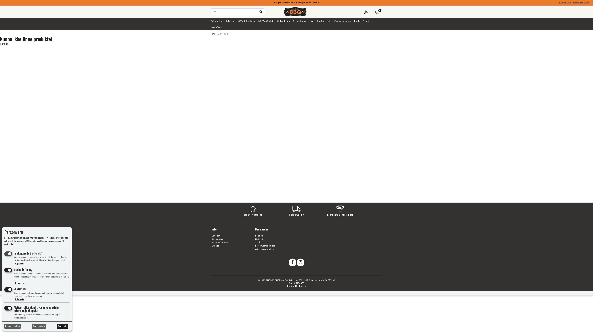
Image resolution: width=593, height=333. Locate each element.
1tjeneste (19, 263)
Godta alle (62, 326)
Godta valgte (39, 326)
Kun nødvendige (12, 326)
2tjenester (19, 282)
